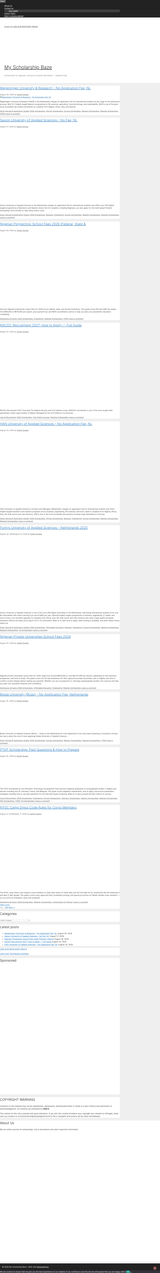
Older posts (5, 905)
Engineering (59, 215)
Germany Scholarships (70, 798)
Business (49, 215)
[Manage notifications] (155, 1268)
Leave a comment (12, 114)
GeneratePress (43, 1267)
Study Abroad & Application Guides (14, 111)
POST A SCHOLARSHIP (14, 16)
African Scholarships (54, 111)
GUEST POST (9, 13)
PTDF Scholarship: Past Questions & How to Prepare (39, 750)
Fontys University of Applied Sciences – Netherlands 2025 (44, 528)
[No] (131, 1272)
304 (6, 907)
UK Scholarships (25, 630)
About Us (8, 6)
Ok (128, 1272)
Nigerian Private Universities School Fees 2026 (35, 637)
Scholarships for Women (63, 902)
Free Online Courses (41, 417)
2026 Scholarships (37, 111)
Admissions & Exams (8, 319)
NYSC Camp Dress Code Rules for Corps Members (38, 807)
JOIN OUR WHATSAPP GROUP (13, 949)
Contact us (8, 8)
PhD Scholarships (7, 801)
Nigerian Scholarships (109, 111)
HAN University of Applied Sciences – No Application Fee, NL (46, 424)
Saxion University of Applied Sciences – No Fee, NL (38, 120)
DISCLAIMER (13, 11)
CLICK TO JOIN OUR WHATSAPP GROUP (21, 27)
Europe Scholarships (72, 111)
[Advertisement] (64, 45)
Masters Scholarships (90, 111)
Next (12, 907)
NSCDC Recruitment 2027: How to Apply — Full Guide (41, 325)
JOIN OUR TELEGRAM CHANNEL (14, 954)
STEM (2, 114)
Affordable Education (55, 627)
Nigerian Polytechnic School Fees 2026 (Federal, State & (43, 224)
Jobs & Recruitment (8, 417)
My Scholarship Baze (28, 67)
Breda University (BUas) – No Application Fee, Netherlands (44, 694)
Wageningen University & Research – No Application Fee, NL (45, 88)
